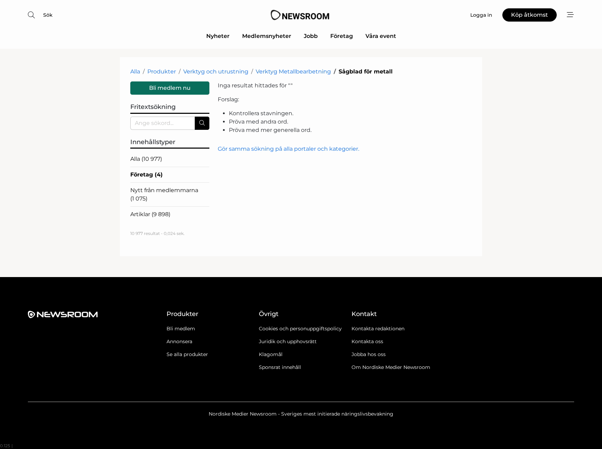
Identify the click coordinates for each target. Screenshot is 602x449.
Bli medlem (181, 328)
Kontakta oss (367, 341)
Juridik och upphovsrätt (288, 341)
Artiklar (150, 214)
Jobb (311, 36)
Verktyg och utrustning (215, 71)
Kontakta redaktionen (378, 328)
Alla (135, 71)
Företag (341, 36)
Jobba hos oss (369, 354)
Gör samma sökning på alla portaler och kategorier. (288, 148)
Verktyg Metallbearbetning (293, 71)
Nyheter (218, 36)
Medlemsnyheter (266, 36)
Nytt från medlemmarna (164, 194)
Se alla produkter (187, 354)
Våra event (380, 36)
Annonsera (179, 341)
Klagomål (271, 354)
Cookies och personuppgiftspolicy (300, 328)
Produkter (161, 71)
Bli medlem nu (170, 88)
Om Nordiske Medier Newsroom (391, 367)
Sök (48, 15)
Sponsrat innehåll (280, 367)
